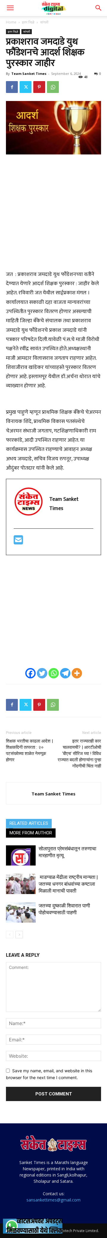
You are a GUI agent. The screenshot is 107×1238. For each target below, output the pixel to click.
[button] (10, 8)
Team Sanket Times (28, 73)
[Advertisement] (53, 215)
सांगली (44, 22)
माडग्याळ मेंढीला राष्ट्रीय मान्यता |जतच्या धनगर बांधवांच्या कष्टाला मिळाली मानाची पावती (68, 884)
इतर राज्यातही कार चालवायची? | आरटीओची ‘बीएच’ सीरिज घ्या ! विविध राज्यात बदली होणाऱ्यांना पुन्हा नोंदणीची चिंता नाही (79, 753)
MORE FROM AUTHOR (31, 833)
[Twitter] (26, 87)
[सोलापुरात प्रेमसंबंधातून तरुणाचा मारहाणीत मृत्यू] (21, 855)
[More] (77, 673)
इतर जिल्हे (28, 22)
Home (11, 22)
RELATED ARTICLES (29, 823)
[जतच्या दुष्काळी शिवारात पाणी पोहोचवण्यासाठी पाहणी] (21, 912)
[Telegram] (65, 673)
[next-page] (19, 934)
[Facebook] (12, 87)
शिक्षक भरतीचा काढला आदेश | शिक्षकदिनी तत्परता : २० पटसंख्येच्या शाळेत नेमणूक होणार (29, 750)
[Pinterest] (39, 87)
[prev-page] (9, 934)
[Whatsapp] (53, 673)
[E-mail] (18, 542)
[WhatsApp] (53, 87)
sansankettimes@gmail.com (53, 1200)
